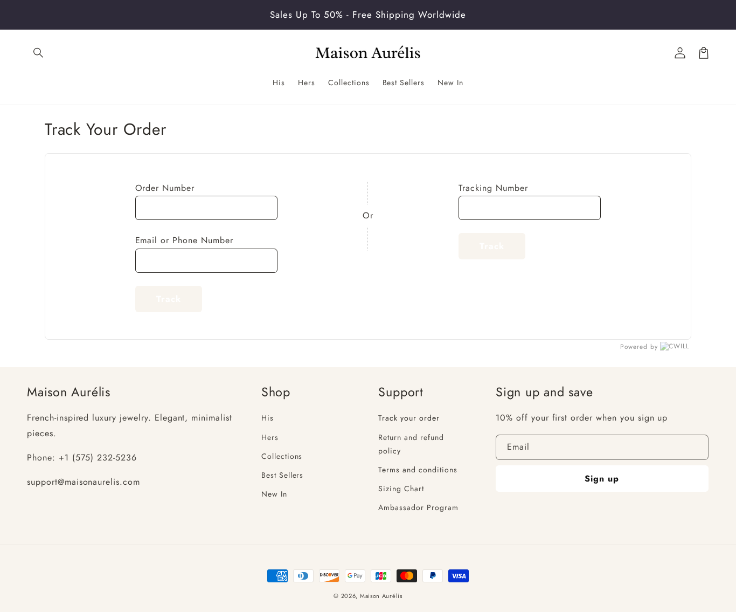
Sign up (602, 478)
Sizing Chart (401, 488)
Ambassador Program (418, 507)
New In (274, 494)
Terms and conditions (417, 469)
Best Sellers (282, 475)
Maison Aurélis (381, 596)
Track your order (408, 417)
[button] (39, 53)
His (267, 417)
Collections (282, 456)
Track (168, 299)
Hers (270, 437)
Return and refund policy (410, 444)
